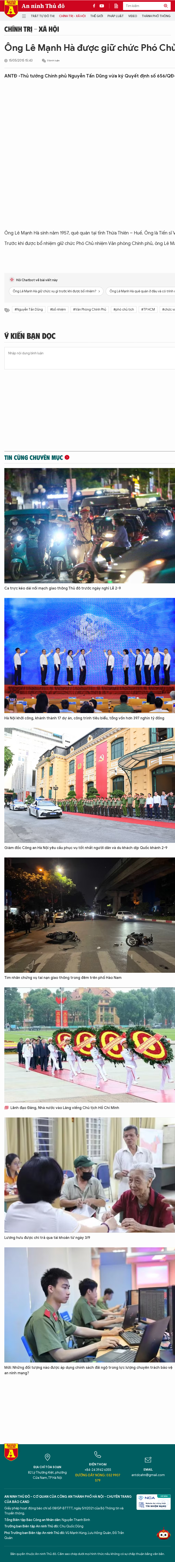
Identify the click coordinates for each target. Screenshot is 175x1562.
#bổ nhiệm (58, 309)
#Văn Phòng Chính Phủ (89, 309)
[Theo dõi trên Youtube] (102, 6)
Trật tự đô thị (42, 16)
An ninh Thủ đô (43, 6)
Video (132, 16)
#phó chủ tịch (123, 309)
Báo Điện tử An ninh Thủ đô (11, 9)
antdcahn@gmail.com (148, 1475)
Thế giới (96, 16)
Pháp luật (116, 16)
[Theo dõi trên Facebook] (95, 6)
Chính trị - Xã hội (72, 16)
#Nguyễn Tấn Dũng (29, 309)
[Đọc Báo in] (118, 6)
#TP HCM (148, 309)
